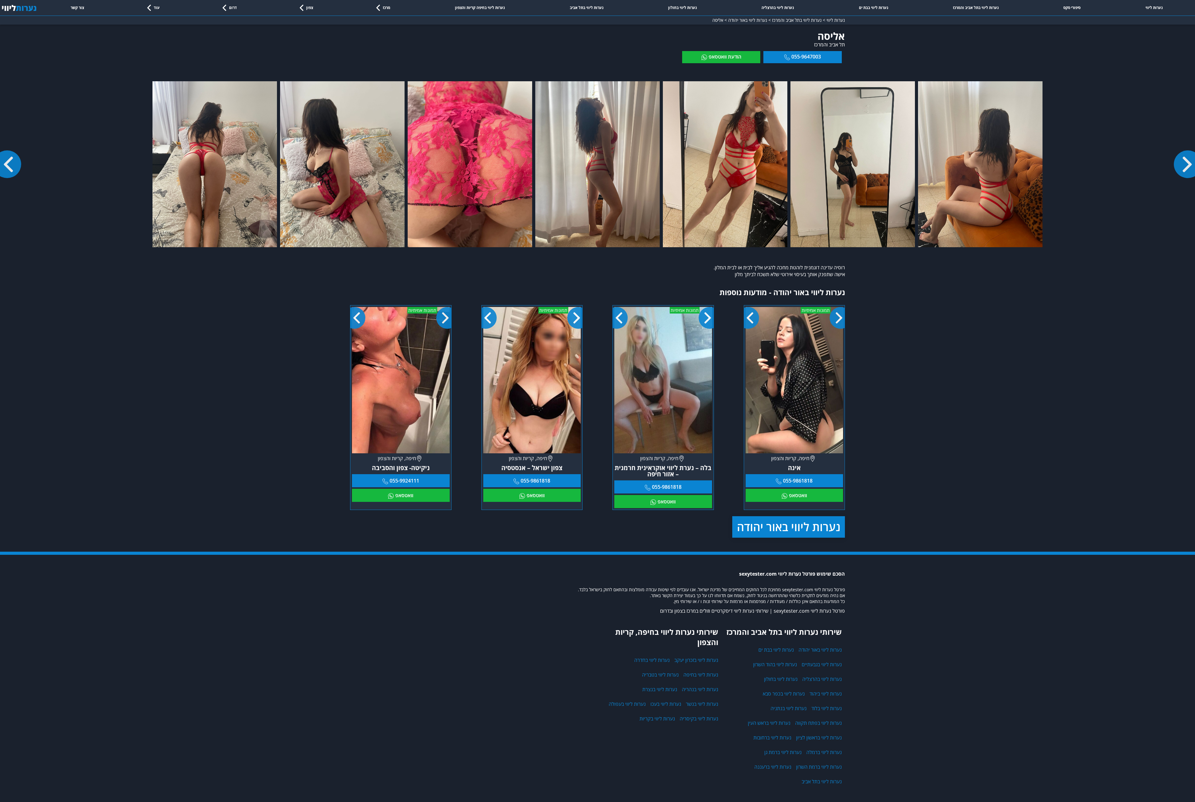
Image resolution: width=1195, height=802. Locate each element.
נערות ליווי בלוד (826, 708)
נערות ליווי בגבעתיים (822, 664)
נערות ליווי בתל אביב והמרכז (976, 7)
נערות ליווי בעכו (665, 704)
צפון (309, 7)
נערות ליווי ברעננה (772, 766)
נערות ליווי (1154, 7)
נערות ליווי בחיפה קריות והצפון (480, 7)
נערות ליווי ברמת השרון (819, 766)
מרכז (386, 7)
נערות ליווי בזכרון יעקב (696, 660)
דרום (233, 7)
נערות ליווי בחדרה (652, 660)
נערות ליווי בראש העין (769, 722)
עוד (157, 7)
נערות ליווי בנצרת (659, 689)
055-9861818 (798, 480)
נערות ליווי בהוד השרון (775, 664)
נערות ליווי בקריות (657, 718)
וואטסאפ (798, 495)
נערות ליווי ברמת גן (783, 752)
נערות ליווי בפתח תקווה (818, 722)
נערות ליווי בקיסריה (699, 718)
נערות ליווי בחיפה (700, 674)
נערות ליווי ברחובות (772, 737)
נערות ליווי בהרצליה (778, 7)
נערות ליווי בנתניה (789, 708)
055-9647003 (806, 56)
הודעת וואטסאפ (725, 56)
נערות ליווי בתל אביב (586, 7)
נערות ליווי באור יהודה (788, 527)
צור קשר (77, 7)
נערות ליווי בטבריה (660, 674)
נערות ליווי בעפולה (627, 704)
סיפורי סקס (1071, 7)
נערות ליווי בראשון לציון (819, 737)
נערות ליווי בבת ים (873, 7)
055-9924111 (404, 480)
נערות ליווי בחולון (682, 7)
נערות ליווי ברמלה (824, 752)
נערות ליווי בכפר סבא (784, 693)
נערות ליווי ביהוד (825, 693)
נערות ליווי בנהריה (700, 689)
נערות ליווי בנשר (702, 704)
